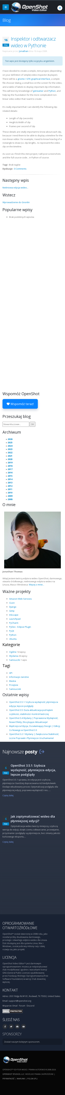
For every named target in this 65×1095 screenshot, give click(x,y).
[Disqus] (32, 262)
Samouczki (14, 659)
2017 (10, 469)
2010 (10, 492)
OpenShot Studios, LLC (13, 1074)
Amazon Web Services (20, 598)
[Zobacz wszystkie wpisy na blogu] (42, 751)
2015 (10, 475)
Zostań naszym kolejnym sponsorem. (22, 1041)
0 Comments (20, 168)
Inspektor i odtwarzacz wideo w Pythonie (33, 42)
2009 (10, 495)
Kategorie (11, 644)
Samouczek (15, 688)
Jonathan (23, 51)
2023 (10, 449)
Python (52, 90)
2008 (10, 499)
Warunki (21, 1078)
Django (12, 606)
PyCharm (13, 622)
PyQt (11, 630)
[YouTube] (23, 1026)
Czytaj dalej (8, 795)
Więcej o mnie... (36, 584)
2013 (10, 482)
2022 (10, 452)
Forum (22, 1005)
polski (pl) (32, 1078)
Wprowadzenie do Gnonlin (16, 202)
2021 (10, 455)
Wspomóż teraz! (22, 404)
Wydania (13, 655)
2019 (10, 462)
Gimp (11, 610)
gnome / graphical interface (34, 78)
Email (15, 1005)
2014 (10, 479)
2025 (10, 442)
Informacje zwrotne (19, 676)
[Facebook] (5, 1026)
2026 (10, 439)
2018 (10, 465)
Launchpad (14, 618)
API (10, 672)
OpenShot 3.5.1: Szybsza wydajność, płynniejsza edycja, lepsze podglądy (33, 769)
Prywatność (8, 1078)
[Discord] (17, 1026)
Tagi (6, 665)
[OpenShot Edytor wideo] (15, 1059)
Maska (12, 680)
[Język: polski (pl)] (59, 8)
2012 (10, 485)
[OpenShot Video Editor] (29, 6)
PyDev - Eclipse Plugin (20, 626)
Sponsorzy (12, 1034)
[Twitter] (11, 1026)
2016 (10, 472)
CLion (12, 602)
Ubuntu (13, 638)
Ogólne (12, 651)
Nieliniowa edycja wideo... (15, 187)
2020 (10, 459)
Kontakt (10, 990)
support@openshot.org (19, 1000)
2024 (10, 445)
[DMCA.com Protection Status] (12, 1010)
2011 (10, 489)
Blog (6, 20)
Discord (30, 1005)
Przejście (13, 684)
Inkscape (13, 614)
